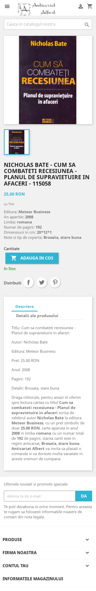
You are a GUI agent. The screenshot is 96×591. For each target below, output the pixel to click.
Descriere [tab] (24, 306)
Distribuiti (28, 282)
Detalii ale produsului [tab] (37, 315)
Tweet (42, 282)
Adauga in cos (32, 258)
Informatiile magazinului (33, 579)
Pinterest (55, 282)
